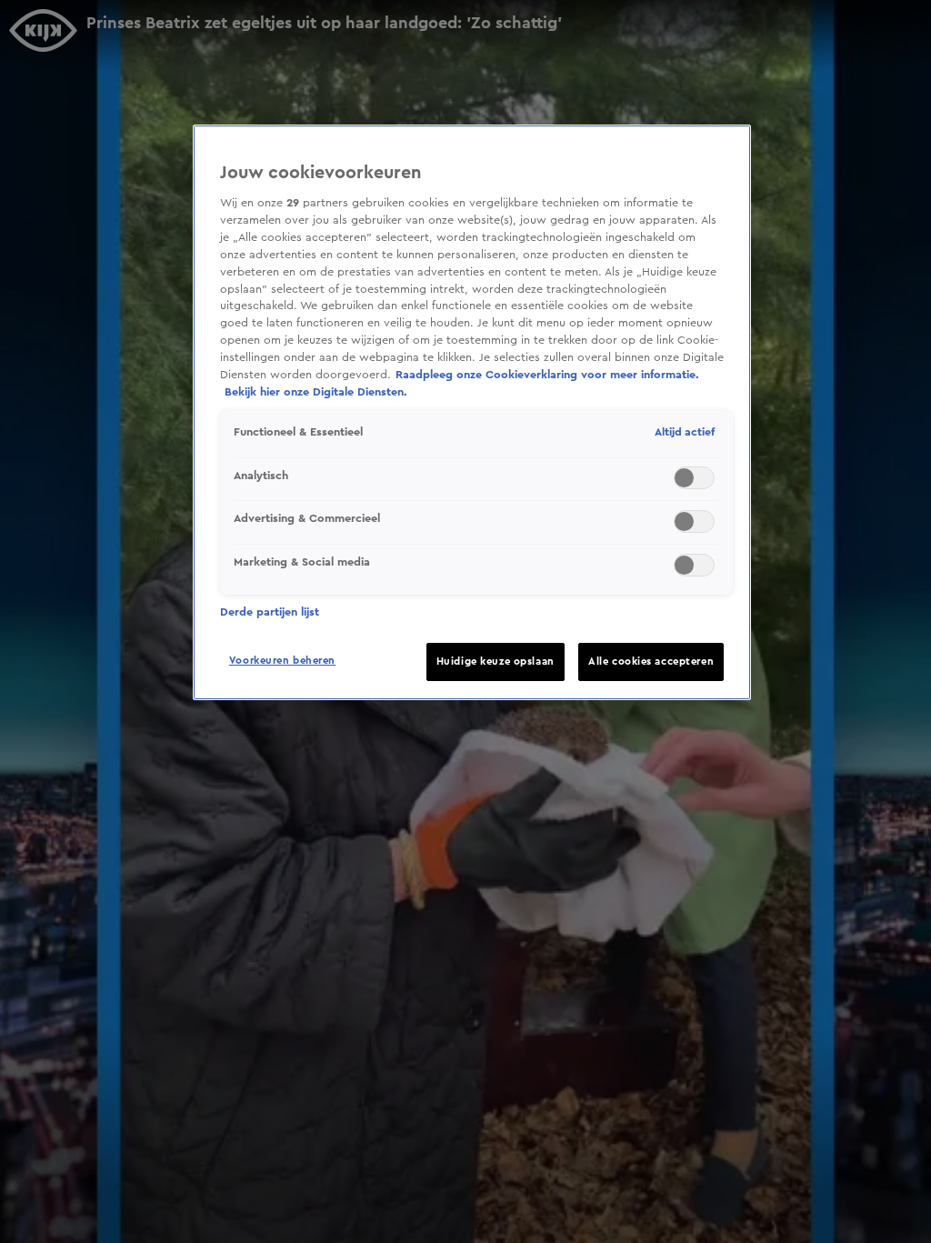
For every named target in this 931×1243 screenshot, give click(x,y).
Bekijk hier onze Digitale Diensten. (316, 391)
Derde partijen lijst (269, 611)
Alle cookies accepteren (651, 662)
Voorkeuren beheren (282, 661)
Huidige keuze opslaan (495, 662)
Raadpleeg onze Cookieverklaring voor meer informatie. (547, 374)
